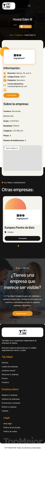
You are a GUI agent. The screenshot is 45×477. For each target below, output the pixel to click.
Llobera (10, 227)
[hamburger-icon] (29, 6)
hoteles (27, 27)
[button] (11, 95)
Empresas (19, 35)
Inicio (12, 35)
